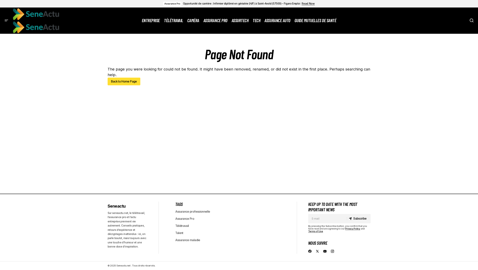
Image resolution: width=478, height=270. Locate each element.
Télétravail (182, 226)
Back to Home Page (124, 81)
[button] (6, 21)
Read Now (308, 3)
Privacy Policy (352, 228)
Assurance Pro (172, 3)
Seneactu (117, 206)
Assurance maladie (187, 240)
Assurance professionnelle (192, 211)
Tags (179, 204)
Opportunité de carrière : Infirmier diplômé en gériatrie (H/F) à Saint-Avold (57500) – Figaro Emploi (241, 3)
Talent (179, 233)
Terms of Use (315, 231)
